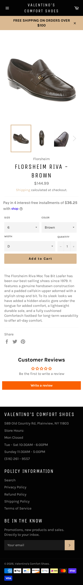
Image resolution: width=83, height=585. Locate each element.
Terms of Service (17, 508)
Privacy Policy (15, 487)
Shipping (23, 190)
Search (10, 480)
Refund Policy (15, 494)
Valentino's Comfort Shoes (41, 8)
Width (8, 236)
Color (46, 217)
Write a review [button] (42, 385)
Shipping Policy (17, 501)
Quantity (63, 236)
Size (7, 217)
